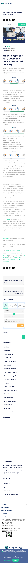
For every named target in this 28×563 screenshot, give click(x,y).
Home (4, 10)
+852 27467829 (11, 528)
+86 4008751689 (9, 522)
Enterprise (7, 483)
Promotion (7, 351)
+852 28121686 (13, 520)
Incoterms (7, 408)
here (12, 557)
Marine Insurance (9, 387)
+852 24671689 (14, 254)
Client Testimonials (10, 361)
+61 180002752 (8, 527)
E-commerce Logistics (11, 494)
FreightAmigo (6, 219)
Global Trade (8, 405)
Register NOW (6, 238)
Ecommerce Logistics (10, 376)
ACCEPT (15, 560)
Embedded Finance (10, 401)
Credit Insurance (9, 394)
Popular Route (8, 354)
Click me (18, 528)
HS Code (6, 383)
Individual (7, 491)
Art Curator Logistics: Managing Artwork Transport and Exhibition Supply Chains (13, 467)
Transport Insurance (10, 390)
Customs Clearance (10, 379)
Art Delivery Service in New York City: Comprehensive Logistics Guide (12, 472)
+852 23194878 (21, 520)
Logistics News (8, 358)
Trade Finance (8, 397)
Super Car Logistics (10, 369)
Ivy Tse (8, 46)
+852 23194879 (21, 519)
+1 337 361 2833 (16, 258)
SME (5, 487)
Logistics (6, 347)
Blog (9, 10)
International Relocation (11, 412)
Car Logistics (8, 365)
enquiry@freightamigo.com (13, 250)
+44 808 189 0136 (10, 260)
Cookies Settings (7, 560)
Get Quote (20, 325)
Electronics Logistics (10, 372)
